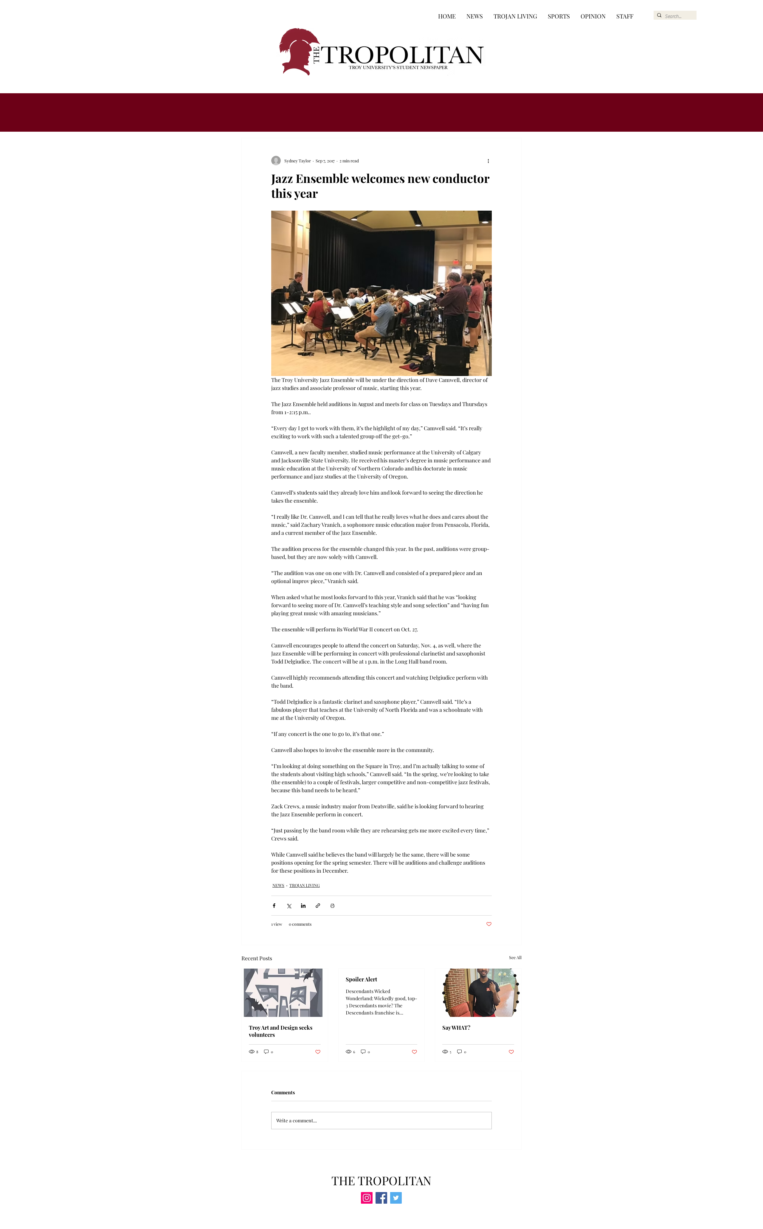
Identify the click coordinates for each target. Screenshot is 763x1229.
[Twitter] (396, 1198)
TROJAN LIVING (304, 885)
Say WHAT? (456, 1027)
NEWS (278, 885)
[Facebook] (381, 1198)
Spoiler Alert (361, 979)
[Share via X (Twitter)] (288, 905)
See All (515, 957)
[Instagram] (367, 1198)
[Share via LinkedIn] (303, 905)
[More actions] (488, 160)
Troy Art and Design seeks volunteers (280, 1031)
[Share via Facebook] (274, 905)
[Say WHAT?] (478, 993)
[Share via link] (318, 905)
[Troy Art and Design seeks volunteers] (285, 993)
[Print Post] (332, 905)
